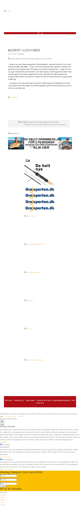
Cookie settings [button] (11, 416)
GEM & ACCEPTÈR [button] (6, 469)
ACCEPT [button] (21, 416)
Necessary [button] (3, 442)
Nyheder (21, 54)
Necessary (6, 445)
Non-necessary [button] (5, 457)
